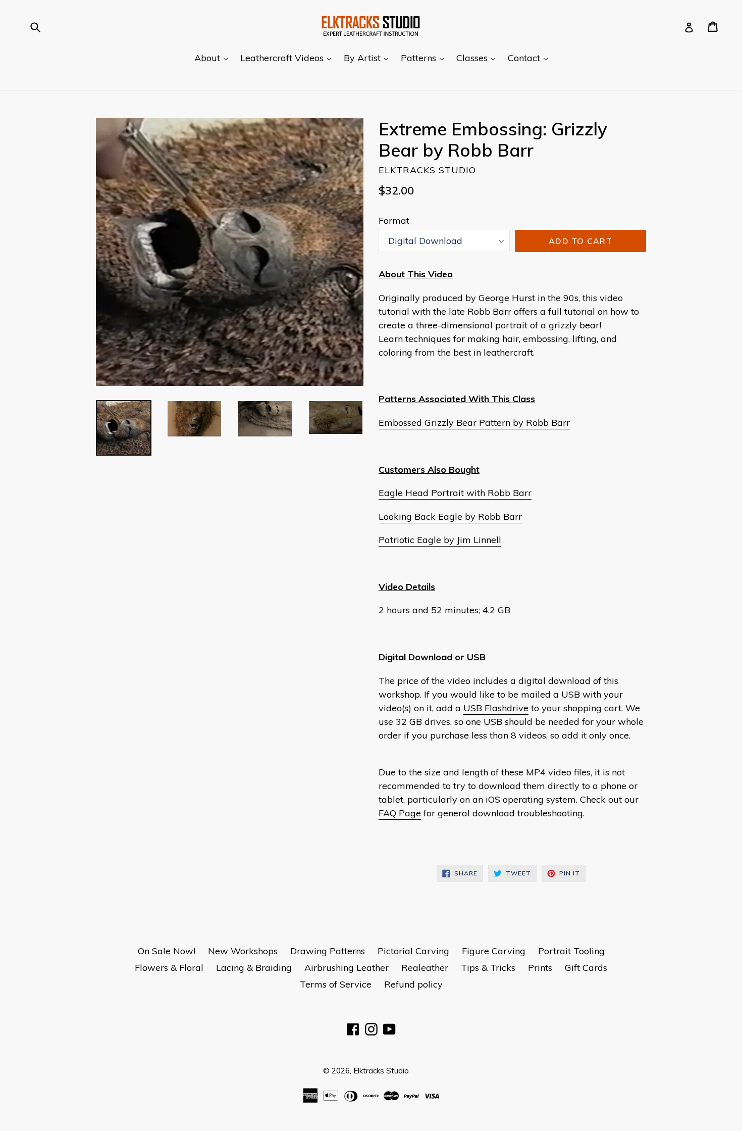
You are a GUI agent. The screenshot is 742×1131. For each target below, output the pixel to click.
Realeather (424, 967)
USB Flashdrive (495, 708)
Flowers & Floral (169, 967)
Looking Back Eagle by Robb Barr (450, 516)
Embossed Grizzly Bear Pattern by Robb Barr (474, 422)
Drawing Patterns (327, 951)
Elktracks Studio (381, 1070)
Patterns (425, 58)
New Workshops (243, 951)
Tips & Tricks (488, 967)
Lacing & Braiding (254, 967)
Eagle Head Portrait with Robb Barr (455, 493)
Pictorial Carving (413, 951)
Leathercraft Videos (288, 58)
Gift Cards (586, 967)
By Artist (368, 58)
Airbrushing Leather (346, 967)
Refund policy (413, 984)
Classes (478, 58)
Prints (540, 967)
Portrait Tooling (571, 951)
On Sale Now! (166, 951)
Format (394, 220)
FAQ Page (400, 813)
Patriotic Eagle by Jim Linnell (440, 540)
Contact (530, 58)
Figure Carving (493, 951)
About (213, 58)
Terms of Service (336, 984)
